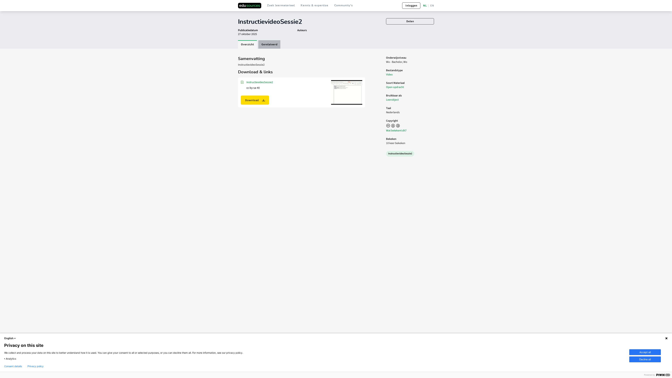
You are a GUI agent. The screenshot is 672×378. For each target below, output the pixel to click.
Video (389, 74)
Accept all (645, 352)
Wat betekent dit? (396, 130)
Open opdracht (395, 87)
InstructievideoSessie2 (259, 82)
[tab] (247, 44)
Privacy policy (35, 366)
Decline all (645, 359)
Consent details (13, 366)
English (8, 338)
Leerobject (392, 100)
